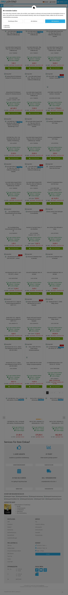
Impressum (6, 25)
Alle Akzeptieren (55, 21)
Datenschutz (7, 27)
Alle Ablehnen (34, 21)
